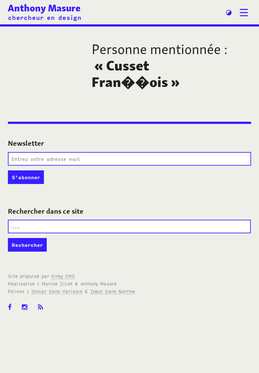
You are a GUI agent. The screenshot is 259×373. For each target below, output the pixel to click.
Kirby (63, 276)
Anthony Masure (44, 8)
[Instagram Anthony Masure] (27, 310)
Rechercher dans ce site (45, 211)
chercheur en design (44, 17)
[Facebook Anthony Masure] (12, 310)
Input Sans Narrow (112, 291)
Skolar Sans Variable (56, 291)
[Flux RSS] (42, 310)
